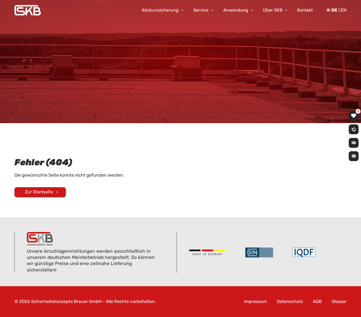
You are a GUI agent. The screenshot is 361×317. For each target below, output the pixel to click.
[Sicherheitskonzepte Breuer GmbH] (27, 10)
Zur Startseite (39, 192)
